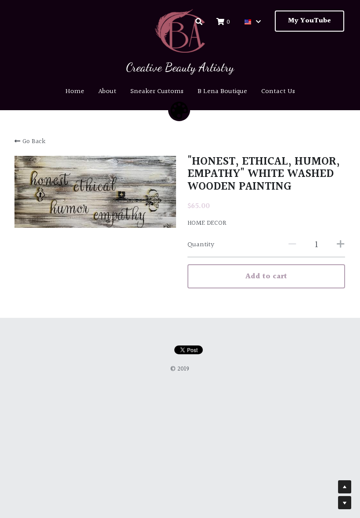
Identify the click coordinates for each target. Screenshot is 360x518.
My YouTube (309, 20)
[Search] (198, 22)
